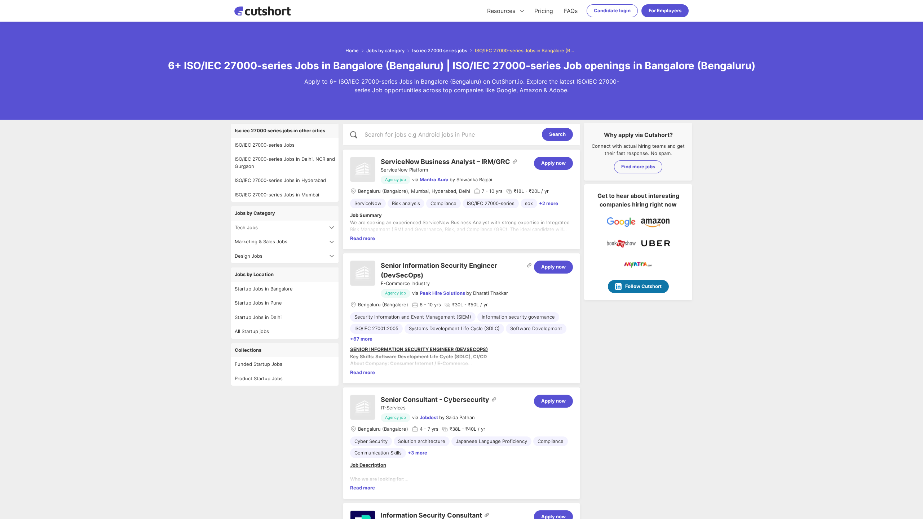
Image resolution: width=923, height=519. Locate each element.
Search (557, 134)
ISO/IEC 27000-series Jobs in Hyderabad (280, 180)
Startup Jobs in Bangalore (264, 289)
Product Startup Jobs (259, 378)
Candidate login (612, 10)
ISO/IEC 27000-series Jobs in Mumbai (277, 195)
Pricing (543, 10)
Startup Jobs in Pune (258, 303)
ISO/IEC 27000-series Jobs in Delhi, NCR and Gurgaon (285, 162)
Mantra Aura (434, 179)
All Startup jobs (252, 331)
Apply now (553, 163)
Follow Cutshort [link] (643, 286)
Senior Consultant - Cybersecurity (435, 399)
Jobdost (429, 417)
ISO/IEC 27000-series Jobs (265, 145)
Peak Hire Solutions (442, 293)
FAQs (571, 10)
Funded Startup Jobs (258, 364)
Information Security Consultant (431, 515)
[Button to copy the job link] (515, 161)
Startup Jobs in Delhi (258, 317)
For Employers (665, 10)
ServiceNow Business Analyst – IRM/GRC (445, 161)
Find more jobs (638, 166)
